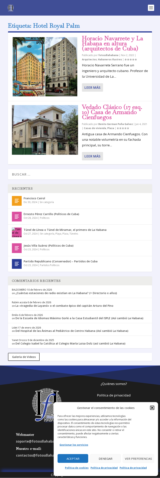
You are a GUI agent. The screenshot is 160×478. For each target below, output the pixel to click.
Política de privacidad (104, 467)
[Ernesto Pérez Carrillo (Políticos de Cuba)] (17, 216)
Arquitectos (89, 59)
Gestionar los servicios (74, 444)
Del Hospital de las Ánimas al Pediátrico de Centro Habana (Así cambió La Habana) (71, 331)
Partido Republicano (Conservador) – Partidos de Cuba (61, 261)
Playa (58, 233)
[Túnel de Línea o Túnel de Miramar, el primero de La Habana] (17, 232)
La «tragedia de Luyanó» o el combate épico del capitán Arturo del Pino (64, 306)
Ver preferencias (138, 458)
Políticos (44, 218)
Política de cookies (77, 467)
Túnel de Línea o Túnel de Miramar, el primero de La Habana (65, 230)
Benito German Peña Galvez (115, 124)
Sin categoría (47, 202)
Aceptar (73, 458)
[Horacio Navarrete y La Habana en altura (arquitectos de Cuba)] (45, 66)
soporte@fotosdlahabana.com (41, 441)
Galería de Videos (24, 357)
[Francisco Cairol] (17, 201)
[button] (152, 408)
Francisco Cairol (34, 198)
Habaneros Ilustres (110, 59)
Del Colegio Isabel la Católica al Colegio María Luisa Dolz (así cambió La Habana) (70, 343)
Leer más (92, 87)
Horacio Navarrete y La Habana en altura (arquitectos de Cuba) (112, 43)
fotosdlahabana (108, 55)
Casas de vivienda (95, 128)
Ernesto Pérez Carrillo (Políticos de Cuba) (51, 214)
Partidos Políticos (49, 265)
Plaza (110, 128)
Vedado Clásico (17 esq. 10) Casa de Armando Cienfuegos (112, 112)
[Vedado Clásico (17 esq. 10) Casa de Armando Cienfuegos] (45, 130)
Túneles (73, 233)
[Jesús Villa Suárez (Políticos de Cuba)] (17, 248)
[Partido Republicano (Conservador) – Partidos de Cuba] (17, 264)
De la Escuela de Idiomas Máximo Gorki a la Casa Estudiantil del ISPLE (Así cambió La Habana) (79, 318)
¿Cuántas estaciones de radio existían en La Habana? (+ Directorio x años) (66, 293)
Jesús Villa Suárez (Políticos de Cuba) (48, 245)
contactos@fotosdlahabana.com (43, 455)
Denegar (105, 458)
